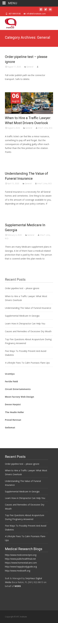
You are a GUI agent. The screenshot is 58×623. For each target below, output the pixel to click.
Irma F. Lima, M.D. (45, 128)
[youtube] (50, 9)
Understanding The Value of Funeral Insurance (28, 307)
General (29, 66)
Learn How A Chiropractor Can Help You (25, 323)
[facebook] (41, 9)
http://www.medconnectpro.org (20, 554)
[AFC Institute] (8, 22)
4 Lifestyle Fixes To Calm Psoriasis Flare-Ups (27, 362)
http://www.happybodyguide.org (21, 566)
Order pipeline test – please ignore (22, 288)
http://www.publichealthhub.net (20, 558)
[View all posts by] (37, 66)
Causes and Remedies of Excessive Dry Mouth (28, 331)
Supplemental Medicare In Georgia (22, 315)
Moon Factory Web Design (19, 396)
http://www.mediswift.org (17, 570)
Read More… (12, 157)
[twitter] (45, 9)
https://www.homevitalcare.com (21, 562)
